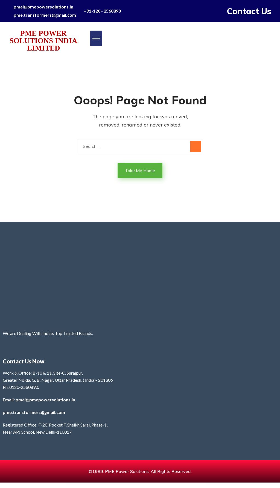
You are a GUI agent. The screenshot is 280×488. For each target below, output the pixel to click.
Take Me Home (140, 170)
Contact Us (249, 11)
